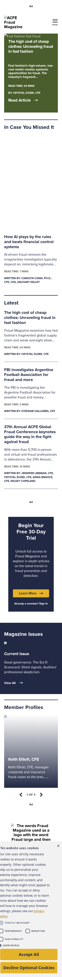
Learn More (28, 593)
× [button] (58, 846)
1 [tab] (31, 794)
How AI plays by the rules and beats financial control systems (29, 241)
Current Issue (16, 653)
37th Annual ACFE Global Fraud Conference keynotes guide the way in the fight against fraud (30, 434)
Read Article (19, 100)
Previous (21, 794)
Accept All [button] (29, 954)
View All (10, 683)
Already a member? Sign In (31, 603)
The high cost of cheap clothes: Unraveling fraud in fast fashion (29, 317)
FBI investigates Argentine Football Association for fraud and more (28, 374)
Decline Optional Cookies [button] (28, 967)
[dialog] (31, 909)
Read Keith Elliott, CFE (21, 717)
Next (41, 794)
